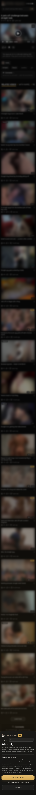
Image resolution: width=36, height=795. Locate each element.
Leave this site (18, 792)
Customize (18, 787)
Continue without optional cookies (18, 782)
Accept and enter (18, 777)
